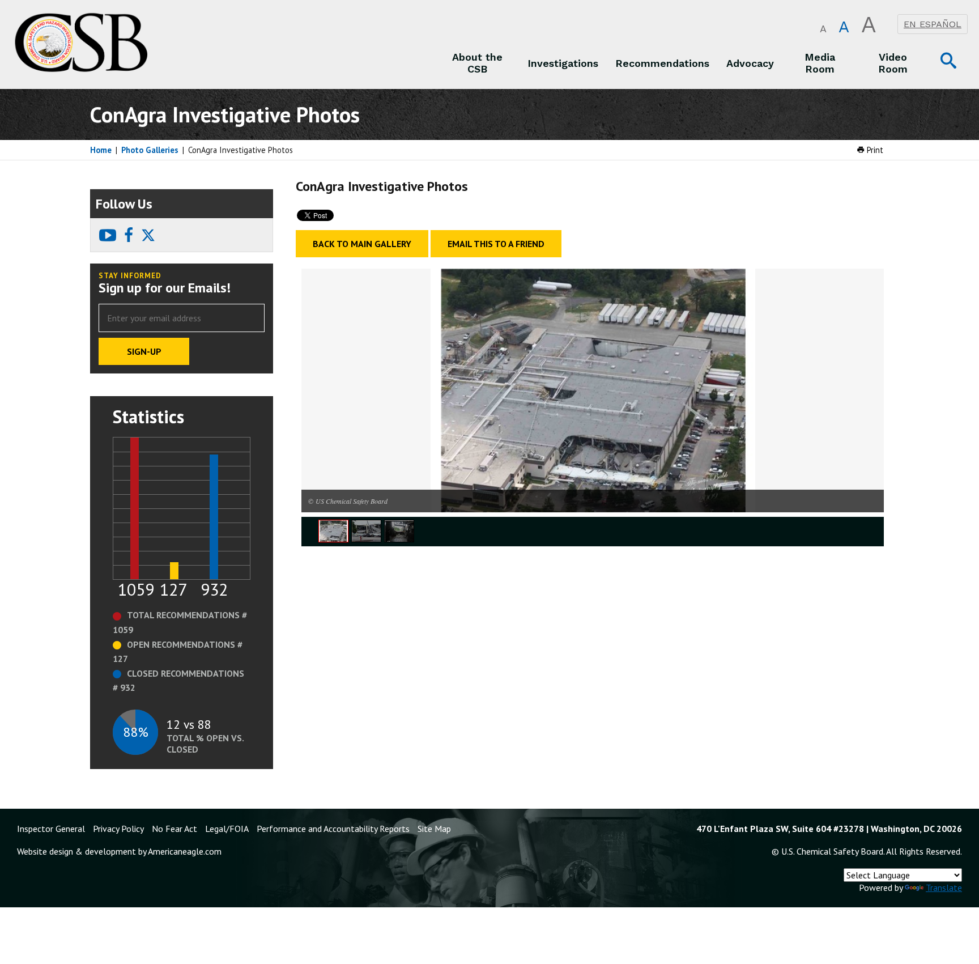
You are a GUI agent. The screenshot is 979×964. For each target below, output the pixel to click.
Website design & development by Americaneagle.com (119, 851)
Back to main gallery (362, 243)
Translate (944, 887)
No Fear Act (174, 828)
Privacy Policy (118, 828)
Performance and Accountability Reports (333, 828)
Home (101, 150)
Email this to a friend (496, 243)
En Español (932, 24)
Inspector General (51, 828)
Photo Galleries (149, 150)
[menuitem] (477, 63)
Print (874, 150)
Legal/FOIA (227, 828)
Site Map (434, 828)
